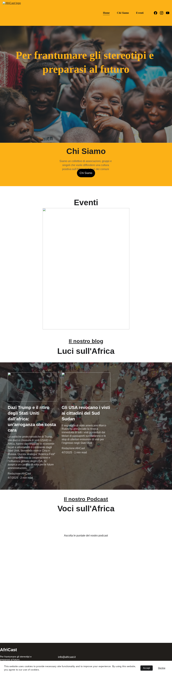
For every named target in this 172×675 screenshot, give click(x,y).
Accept (146, 668)
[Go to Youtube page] (167, 13)
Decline (161, 668)
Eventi (139, 12)
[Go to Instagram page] (163, 13)
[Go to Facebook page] (157, 13)
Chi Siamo (123, 12)
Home (106, 12)
